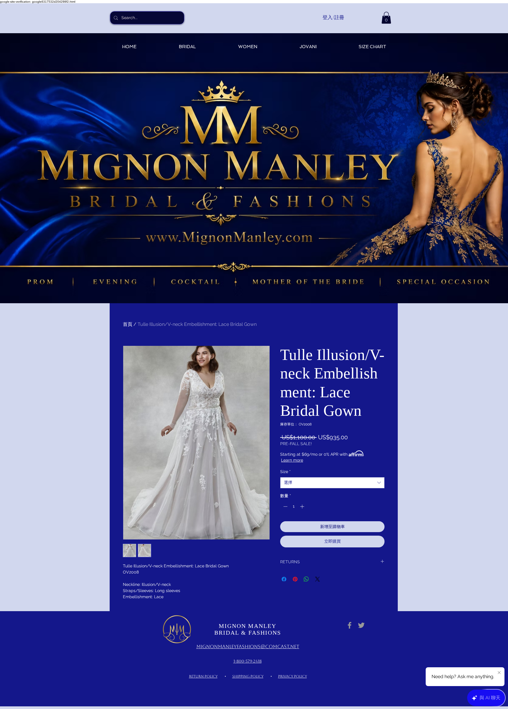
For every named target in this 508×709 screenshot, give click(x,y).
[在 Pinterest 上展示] (295, 579)
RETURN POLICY (203, 676)
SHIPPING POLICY (247, 676)
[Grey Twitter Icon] (361, 625)
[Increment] (302, 506)
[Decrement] (284, 506)
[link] (386, 18)
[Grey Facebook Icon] (349, 625)
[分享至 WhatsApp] (306, 579)
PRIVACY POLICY (292, 676)
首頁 (127, 324)
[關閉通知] (499, 673)
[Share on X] (317, 579)
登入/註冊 (333, 17)
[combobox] (332, 482)
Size (285, 471)
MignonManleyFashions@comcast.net (247, 646)
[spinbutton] (293, 506)
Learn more (292, 460)
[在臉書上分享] (284, 579)
